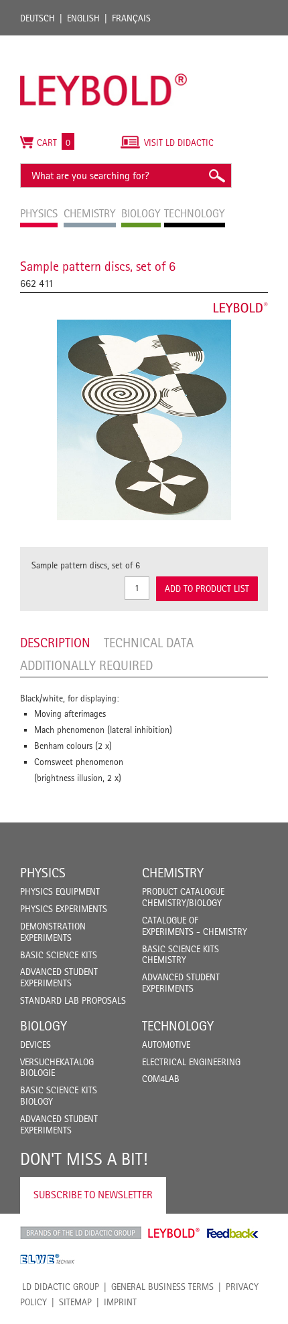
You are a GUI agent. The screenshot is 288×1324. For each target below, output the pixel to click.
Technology (178, 1026)
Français (131, 18)
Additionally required (86, 665)
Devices (35, 1044)
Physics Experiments (63, 908)
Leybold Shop (174, 1233)
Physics (43, 873)
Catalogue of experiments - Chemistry (194, 926)
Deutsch (37, 18)
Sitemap (75, 1302)
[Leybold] (104, 42)
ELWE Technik (47, 1259)
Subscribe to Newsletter (93, 1194)
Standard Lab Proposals (73, 1000)
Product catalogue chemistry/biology (183, 897)
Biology (43, 1026)
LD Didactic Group (60, 1286)
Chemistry (173, 873)
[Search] (216, 175)
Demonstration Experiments (53, 932)
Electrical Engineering (191, 1062)
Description (55, 643)
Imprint (120, 1302)
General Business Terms (162, 1286)
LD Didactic (80, 1233)
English (83, 18)
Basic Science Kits (58, 955)
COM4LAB (160, 1078)
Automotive (166, 1044)
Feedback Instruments (233, 1233)
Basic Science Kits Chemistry (180, 955)
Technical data (149, 643)
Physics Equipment (60, 891)
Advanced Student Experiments (59, 977)
